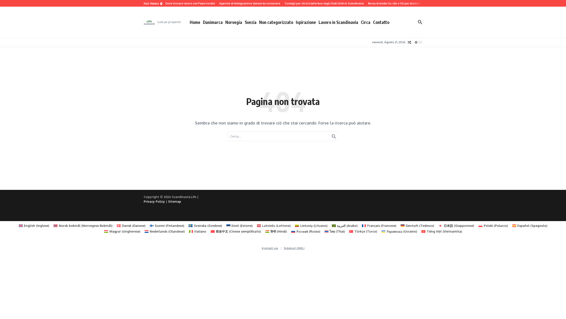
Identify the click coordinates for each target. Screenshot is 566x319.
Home (195, 22)
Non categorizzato (276, 22)
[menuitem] (34, 226)
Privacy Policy (154, 201)
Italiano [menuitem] (200, 231)
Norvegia (233, 22)
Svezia (250, 22)
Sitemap (174, 201)
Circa (365, 22)
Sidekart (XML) (294, 248)
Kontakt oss (270, 248)
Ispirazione (306, 22)
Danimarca (213, 22)
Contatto (381, 22)
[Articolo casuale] (409, 42)
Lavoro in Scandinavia (338, 22)
